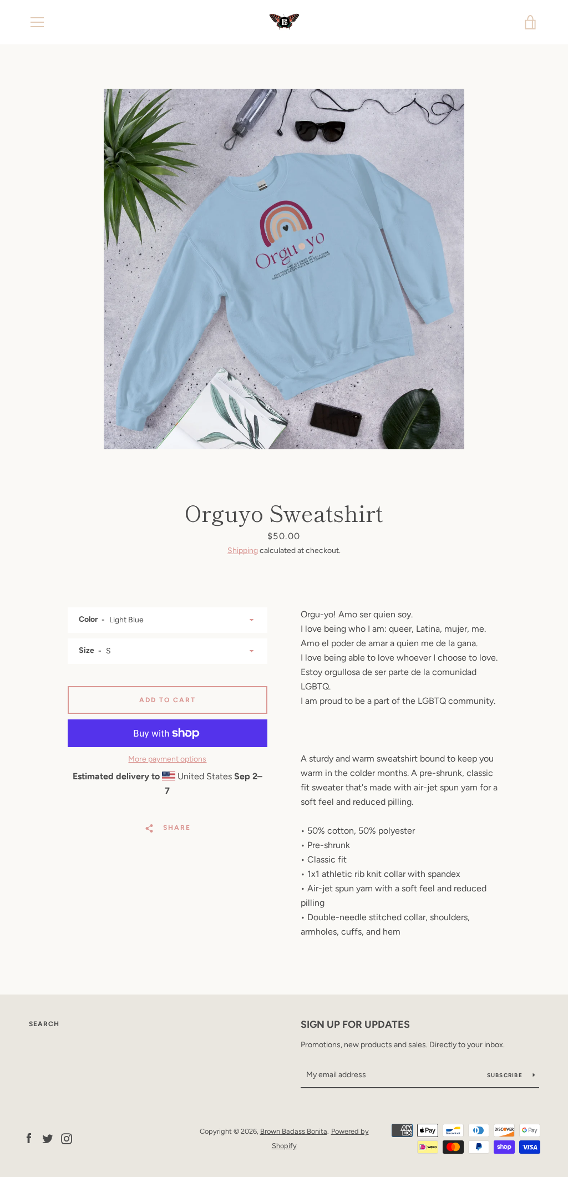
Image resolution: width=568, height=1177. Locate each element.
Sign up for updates (355, 1024)
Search (44, 1024)
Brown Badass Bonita (293, 1131)
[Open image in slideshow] (284, 269)
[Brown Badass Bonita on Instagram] (66, 1138)
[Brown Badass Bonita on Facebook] (28, 1138)
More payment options (167, 759)
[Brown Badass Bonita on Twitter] (47, 1138)
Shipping (242, 550)
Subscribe (506, 1075)
